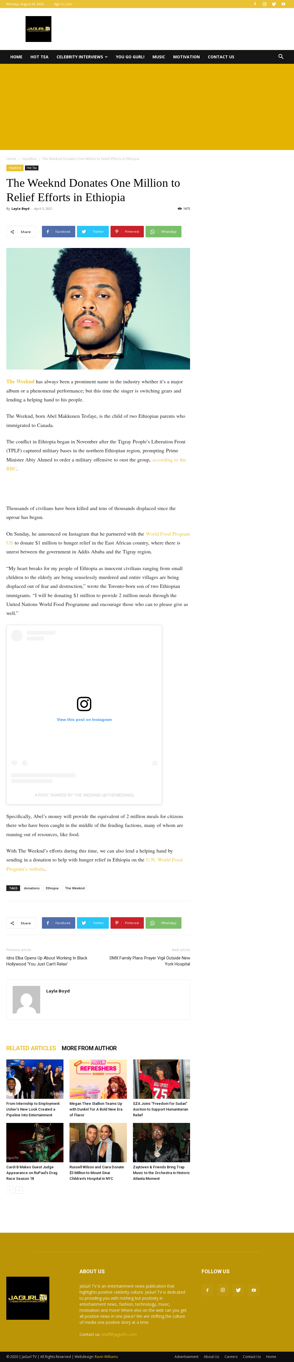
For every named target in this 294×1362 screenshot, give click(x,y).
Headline (29, 158)
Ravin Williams (107, 1356)
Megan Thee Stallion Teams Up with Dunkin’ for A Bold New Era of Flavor (95, 1109)
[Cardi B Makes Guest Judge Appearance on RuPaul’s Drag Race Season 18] (34, 1142)
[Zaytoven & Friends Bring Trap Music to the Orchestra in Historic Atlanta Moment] (161, 1142)
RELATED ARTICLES (31, 1048)
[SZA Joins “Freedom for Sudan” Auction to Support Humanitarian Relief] (161, 1079)
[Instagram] (264, 4)
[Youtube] (283, 4)
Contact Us (221, 56)
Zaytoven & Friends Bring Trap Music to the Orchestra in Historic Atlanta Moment (161, 1173)
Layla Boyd (20, 208)
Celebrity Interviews (80, 56)
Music (158, 56)
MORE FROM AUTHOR (89, 1048)
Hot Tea (39, 56)
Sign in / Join (63, 4)
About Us (211, 1356)
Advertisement (186, 1356)
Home (16, 56)
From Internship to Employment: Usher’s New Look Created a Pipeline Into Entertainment (33, 1109)
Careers (231, 1356)
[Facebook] (255, 4)
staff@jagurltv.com (119, 1334)
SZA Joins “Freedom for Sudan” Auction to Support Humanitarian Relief (160, 1109)
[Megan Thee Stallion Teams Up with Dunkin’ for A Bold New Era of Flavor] (98, 1079)
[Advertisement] (147, 107)
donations (32, 888)
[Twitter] (274, 4)
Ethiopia (52, 888)
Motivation (186, 56)
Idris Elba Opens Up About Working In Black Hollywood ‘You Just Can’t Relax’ (46, 961)
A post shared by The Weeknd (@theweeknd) (84, 795)
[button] (281, 57)
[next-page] (19, 1190)
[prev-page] (9, 1190)
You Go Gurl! (130, 56)
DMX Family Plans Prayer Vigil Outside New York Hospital (150, 961)
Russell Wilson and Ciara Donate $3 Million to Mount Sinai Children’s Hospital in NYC (96, 1173)
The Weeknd (20, 381)
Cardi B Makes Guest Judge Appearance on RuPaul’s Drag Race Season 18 (31, 1173)
